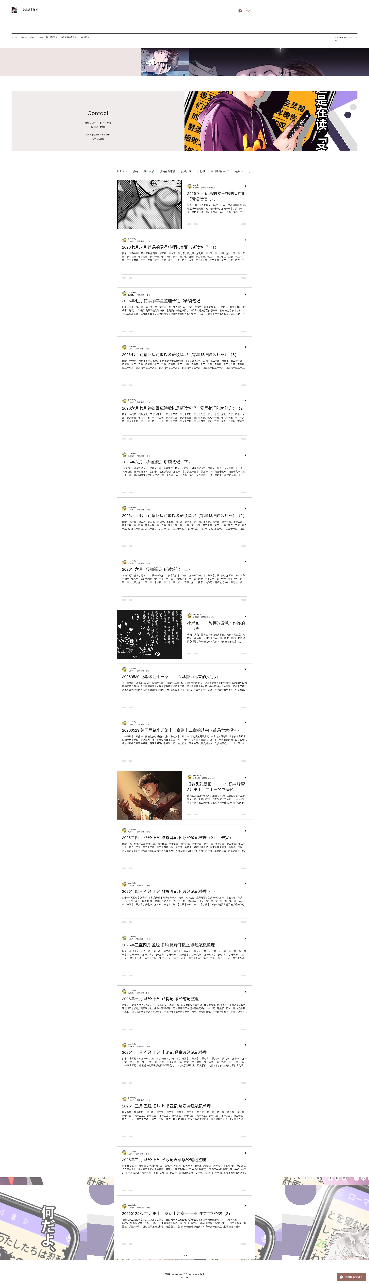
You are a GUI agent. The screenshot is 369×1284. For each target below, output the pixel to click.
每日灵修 (149, 171)
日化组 (201, 171)
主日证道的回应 (220, 171)
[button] (248, 171)
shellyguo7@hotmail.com (98, 135)
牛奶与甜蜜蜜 (28, 10)
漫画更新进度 (167, 171)
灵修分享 (186, 171)
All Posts (122, 171)
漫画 (135, 171)
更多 (237, 171)
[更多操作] (246, 186)
